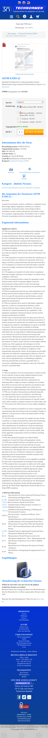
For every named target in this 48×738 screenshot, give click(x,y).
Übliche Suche (24, 627)
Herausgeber (12, 34)
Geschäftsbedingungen (24, 718)
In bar (24, 647)
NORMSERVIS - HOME (24, 714)
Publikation (24, 616)
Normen (24, 614)
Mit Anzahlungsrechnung (24, 643)
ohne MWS (29, 28)
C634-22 (5, 511)
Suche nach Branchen (24, 631)
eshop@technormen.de (24, 663)
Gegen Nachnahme (24, 641)
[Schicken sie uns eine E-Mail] (29, 697)
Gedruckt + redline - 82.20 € (32, 122)
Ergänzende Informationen (24, 74)
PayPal (24, 639)
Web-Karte (24, 712)
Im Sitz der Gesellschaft (24, 665)
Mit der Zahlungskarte (24, 637)
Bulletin (24, 676)
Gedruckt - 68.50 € (28, 119)
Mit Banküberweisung (24, 645)
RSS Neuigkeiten (24, 674)
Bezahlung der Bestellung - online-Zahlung (24, 651)
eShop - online (24, 657)
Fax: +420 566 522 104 (24, 661)
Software (24, 618)
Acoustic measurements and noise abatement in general (21, 188)
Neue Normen (24, 672)
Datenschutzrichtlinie (24, 720)
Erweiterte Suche (24, 629)
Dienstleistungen (24, 620)
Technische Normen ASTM (27, 34)
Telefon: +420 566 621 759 (24, 659)
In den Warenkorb (35, 132)
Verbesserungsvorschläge (24, 716)
